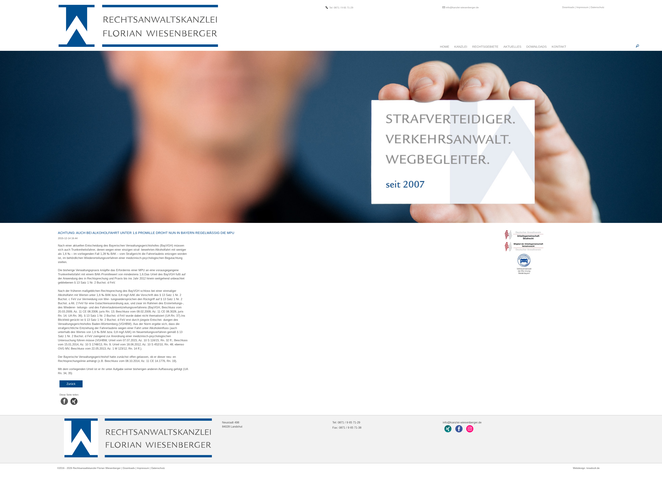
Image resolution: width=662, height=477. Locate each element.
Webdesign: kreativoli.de (586, 468)
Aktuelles (512, 46)
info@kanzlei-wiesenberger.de (462, 7)
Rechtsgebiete (485, 46)
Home (444, 46)
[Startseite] (138, 26)
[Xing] (448, 428)
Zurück (71, 384)
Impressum (582, 7)
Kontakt (559, 46)
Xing (71, 398)
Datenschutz (597, 7)
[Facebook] (459, 428)
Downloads (568, 7)
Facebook (64, 398)
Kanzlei (460, 46)
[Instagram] (470, 428)
